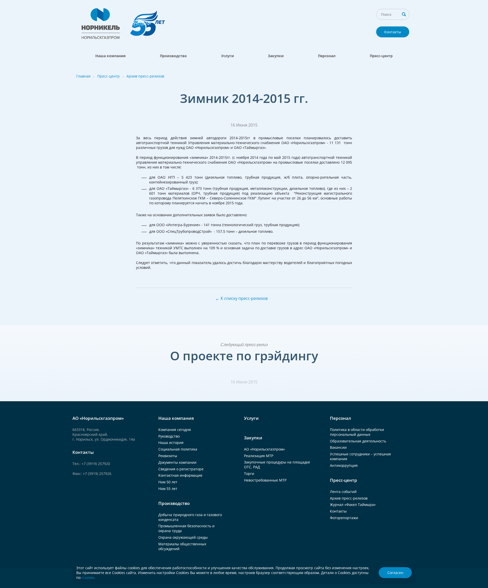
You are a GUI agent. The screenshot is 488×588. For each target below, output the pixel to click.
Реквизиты (167, 455)
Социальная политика (177, 449)
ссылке (88, 577)
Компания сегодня (174, 429)
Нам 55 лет (167, 488)
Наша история (171, 442)
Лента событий (343, 491)
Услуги (227, 55)
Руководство (169, 436)
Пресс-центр (381, 55)
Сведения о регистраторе (181, 469)
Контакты (392, 31)
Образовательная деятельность (358, 441)
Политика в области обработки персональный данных (357, 432)
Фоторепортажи (344, 517)
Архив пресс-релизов (145, 76)
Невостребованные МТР (265, 480)
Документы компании (177, 462)
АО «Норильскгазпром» (264, 449)
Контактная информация (180, 475)
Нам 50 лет (167, 481)
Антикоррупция (344, 465)
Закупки (276, 55)
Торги (249, 473)
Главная (83, 76)
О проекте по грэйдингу (244, 355)
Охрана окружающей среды (183, 537)
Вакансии (338, 447)
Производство (173, 55)
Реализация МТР (258, 455)
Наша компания (110, 55)
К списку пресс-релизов (244, 298)
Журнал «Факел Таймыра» (353, 504)
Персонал (327, 55)
